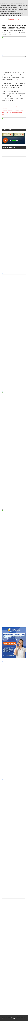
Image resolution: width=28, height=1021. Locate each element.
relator (16, 32)
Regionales (4, 34)
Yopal (9, 34)
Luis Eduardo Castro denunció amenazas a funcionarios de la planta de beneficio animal (13, 112)
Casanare (23, 32)
